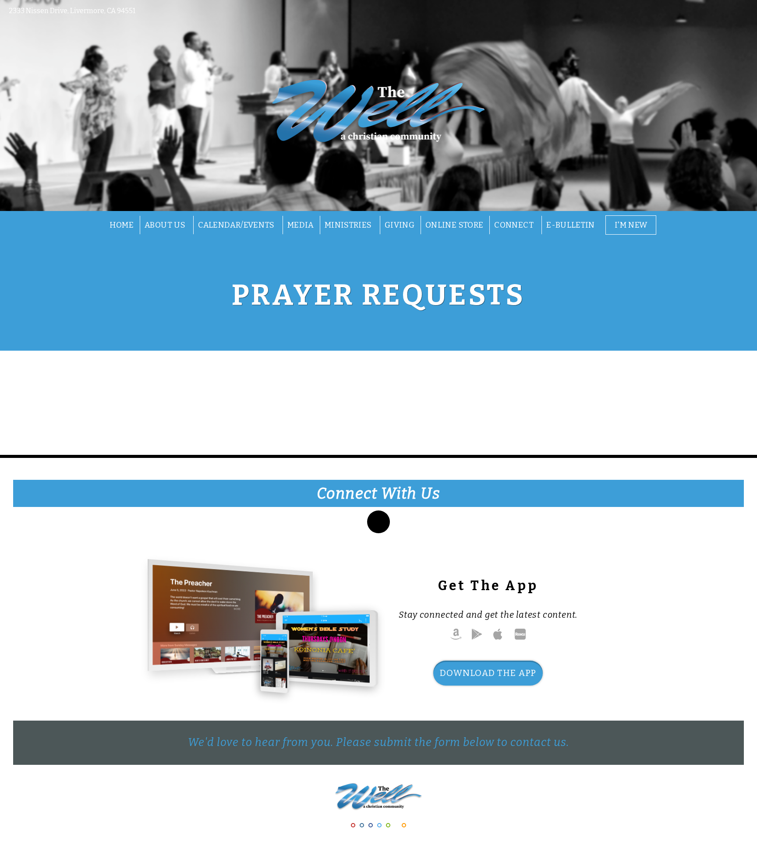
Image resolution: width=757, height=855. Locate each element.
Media (300, 225)
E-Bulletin (570, 225)
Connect (514, 225)
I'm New (631, 225)
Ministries (349, 225)
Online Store (454, 225)
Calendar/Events (237, 225)
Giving (399, 225)
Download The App (488, 673)
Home (122, 225)
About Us (166, 225)
